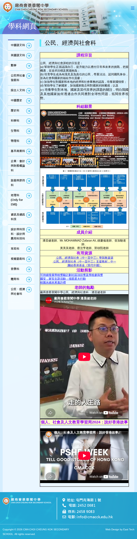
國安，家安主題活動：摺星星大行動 (63, 278)
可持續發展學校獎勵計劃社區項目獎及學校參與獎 (71, 275)
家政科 (15, 249)
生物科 (15, 131)
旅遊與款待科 (18, 183)
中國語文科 (18, 45)
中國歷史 (16, 100)
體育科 (15, 279)
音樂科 (15, 269)
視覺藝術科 (18, 259)
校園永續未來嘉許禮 (53, 282)
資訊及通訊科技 (18, 217)
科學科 (15, 121)
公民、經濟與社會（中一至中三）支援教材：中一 (84, 261)
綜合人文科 (18, 90)
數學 (13, 65)
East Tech (128, 529)
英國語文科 (18, 55)
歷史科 (15, 110)
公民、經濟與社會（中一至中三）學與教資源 (84, 257)
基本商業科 (18, 151)
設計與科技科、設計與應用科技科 (18, 233)
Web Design (112, 529)
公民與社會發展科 (18, 78)
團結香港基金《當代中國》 (84, 265)
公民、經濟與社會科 (18, 291)
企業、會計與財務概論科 (18, 165)
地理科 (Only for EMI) (17, 199)
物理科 (15, 141)
